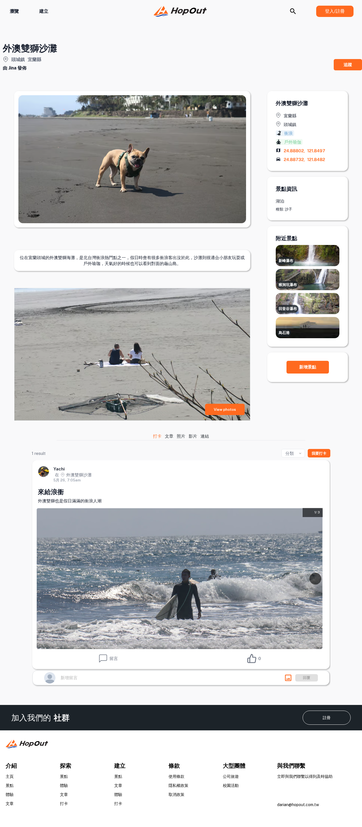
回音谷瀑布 (288, 309)
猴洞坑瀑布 (288, 285)
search (293, 11)
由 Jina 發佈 (15, 68)
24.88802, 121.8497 (304, 150)
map (278, 150)
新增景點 (307, 366)
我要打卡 (319, 453)
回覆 (306, 678)
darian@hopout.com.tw (298, 804)
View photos (225, 409)
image (288, 678)
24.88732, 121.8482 (304, 159)
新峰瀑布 (286, 261)
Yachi (59, 468)
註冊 (327, 717)
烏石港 (284, 333)
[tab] (157, 436)
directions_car (278, 159)
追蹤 (348, 64)
